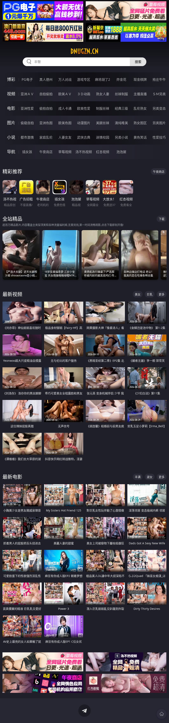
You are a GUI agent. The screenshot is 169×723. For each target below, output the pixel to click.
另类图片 (159, 123)
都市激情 (27, 137)
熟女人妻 (102, 94)
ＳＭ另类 (159, 94)
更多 (161, 294)
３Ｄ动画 (83, 94)
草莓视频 (65, 152)
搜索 (138, 61)
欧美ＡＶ (65, 94)
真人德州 (46, 79)
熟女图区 (140, 123)
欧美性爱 (83, 108)
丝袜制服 (121, 94)
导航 (11, 152)
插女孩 (27, 152)
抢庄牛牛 (159, 79)
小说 (11, 137)
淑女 (150, 477)
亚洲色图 (46, 123)
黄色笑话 (140, 137)
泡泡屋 (121, 152)
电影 (11, 108)
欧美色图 (65, 123)
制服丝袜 (102, 108)
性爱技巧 (159, 137)
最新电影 (12, 476)
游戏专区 (83, 79)
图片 (11, 123)
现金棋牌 (140, 79)
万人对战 (65, 79)
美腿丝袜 (102, 123)
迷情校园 (102, 137)
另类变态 (159, 108)
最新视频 (12, 294)
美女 (138, 294)
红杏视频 (102, 152)
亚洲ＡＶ (27, 94)
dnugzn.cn (84, 51)
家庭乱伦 (46, 137)
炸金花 (121, 79)
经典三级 (121, 108)
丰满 (138, 477)
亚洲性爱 (27, 108)
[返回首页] (162, 714)
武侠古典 (83, 137)
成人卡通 (65, 108)
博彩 (11, 79)
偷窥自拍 (27, 123)
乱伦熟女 (140, 108)
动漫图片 (83, 123)
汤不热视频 (83, 152)
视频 (11, 94)
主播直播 (140, 94)
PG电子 (27, 79)
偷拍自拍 (46, 108)
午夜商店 (46, 152)
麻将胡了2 (102, 79)
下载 (161, 219)
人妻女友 (65, 137)
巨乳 (150, 294)
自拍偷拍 (46, 94)
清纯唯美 (121, 123)
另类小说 (121, 137)
